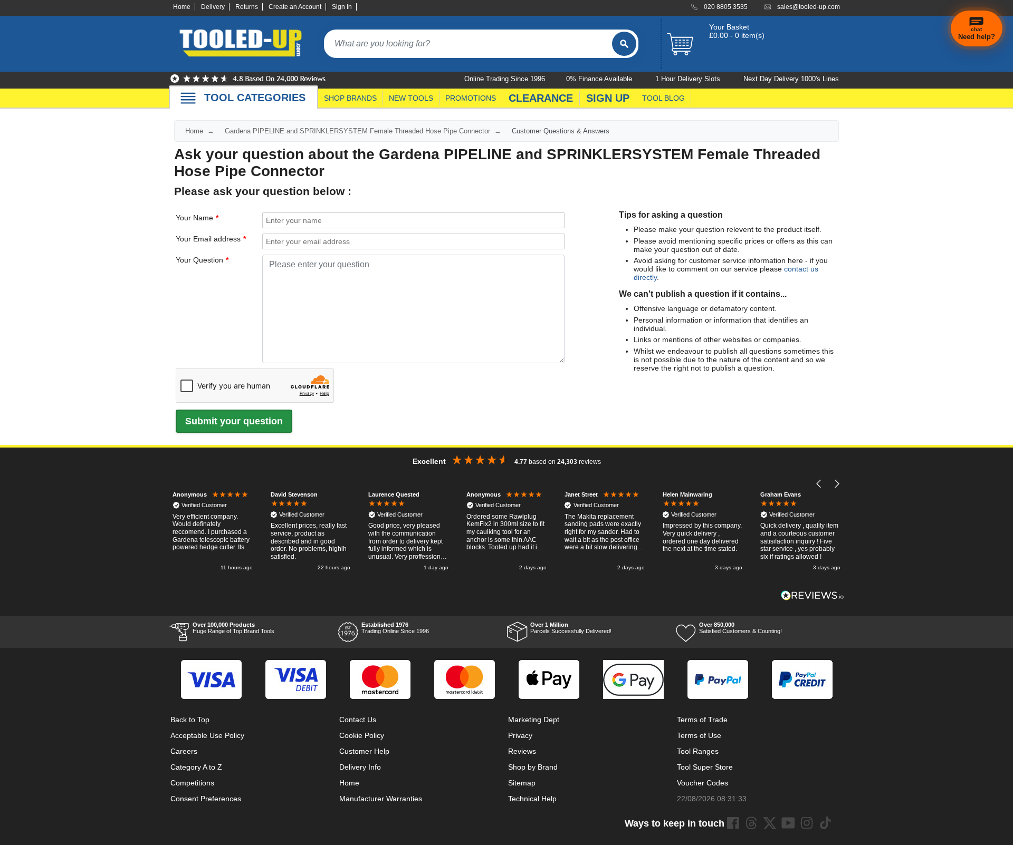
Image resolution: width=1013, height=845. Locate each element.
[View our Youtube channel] (788, 822)
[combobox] (468, 44)
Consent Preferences (205, 798)
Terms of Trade (702, 719)
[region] (506, 532)
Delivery (213, 7)
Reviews (522, 751)
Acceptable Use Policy (207, 735)
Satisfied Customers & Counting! (740, 627)
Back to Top (189, 719)
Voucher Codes (702, 783)
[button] (819, 484)
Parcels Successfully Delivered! (570, 627)
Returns (246, 7)
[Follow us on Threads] (751, 822)
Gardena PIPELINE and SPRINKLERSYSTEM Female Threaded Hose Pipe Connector (357, 131)
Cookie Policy (361, 735)
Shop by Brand (533, 767)
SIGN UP (607, 98)
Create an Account (295, 7)
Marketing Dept (533, 719)
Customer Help (364, 751)
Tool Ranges (698, 751)
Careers (183, 751)
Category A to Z (196, 767)
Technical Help (532, 798)
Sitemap (522, 783)
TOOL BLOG (663, 98)
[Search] (624, 44)
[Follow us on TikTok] (825, 822)
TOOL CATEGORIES (254, 97)
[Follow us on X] (769, 822)
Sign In (342, 7)
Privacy (520, 735)
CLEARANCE (541, 98)
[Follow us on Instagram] (806, 822)
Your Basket (729, 27)
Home (181, 7)
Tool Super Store (705, 767)
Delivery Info (360, 767)
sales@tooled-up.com (808, 7)
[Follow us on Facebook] (732, 822)
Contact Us (357, 719)
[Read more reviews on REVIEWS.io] (812, 595)
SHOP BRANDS (350, 98)
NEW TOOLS (411, 98)
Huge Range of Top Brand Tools (233, 627)
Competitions (192, 783)
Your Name (194, 217)
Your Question (199, 260)
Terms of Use (699, 735)
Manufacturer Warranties (380, 798)
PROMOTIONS (470, 98)
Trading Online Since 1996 (395, 627)
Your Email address (208, 239)
